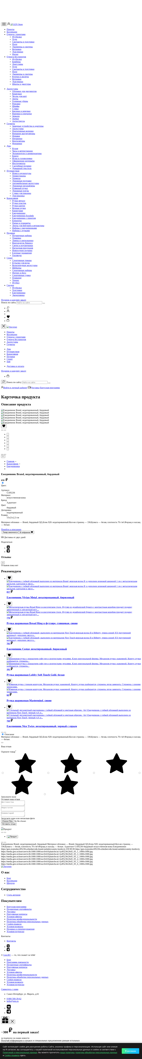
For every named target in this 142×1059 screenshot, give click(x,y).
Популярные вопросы (17, 914)
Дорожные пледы (20, 191)
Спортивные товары (22, 260)
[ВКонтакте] (8, 548)
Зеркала (16, 116)
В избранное (25, 532)
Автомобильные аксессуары (25, 183)
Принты (10, 29)
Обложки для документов (24, 91)
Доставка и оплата (15, 366)
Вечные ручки (19, 208)
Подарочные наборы (22, 235)
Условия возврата (15, 926)
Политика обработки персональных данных (27, 921)
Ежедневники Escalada (23, 215)
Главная (11, 461)
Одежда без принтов (16, 57)
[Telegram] (8, 552)
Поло (14, 44)
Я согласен (130, 1051)
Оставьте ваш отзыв (10, 799)
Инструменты (18, 163)
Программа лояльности (18, 962)
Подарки (11, 233)
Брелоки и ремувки (21, 111)
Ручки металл (18, 201)
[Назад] (3, 456)
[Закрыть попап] (2, 742)
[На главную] (6, 866)
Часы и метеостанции (22, 151)
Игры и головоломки (22, 158)
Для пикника (18, 196)
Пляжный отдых (20, 188)
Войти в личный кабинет (15, 387)
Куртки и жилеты (20, 76)
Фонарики (17, 143)
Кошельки (17, 94)
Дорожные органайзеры (23, 186)
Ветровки (16, 49)
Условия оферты (14, 916)
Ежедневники (18, 213)
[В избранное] (4, 426)
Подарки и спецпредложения (20, 929)
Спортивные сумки (21, 275)
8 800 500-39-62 (14, 999)
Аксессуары (12, 89)
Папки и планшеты (21, 223)
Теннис (15, 280)
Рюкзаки (16, 104)
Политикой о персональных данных (20, 1052)
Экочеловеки (18, 295)
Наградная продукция (22, 248)
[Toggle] (3, 562)
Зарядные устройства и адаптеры (28, 126)
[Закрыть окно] (5, 1020)
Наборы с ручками (21, 230)
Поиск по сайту (8, 302)
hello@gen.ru (13, 1001)
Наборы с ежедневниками (24, 228)
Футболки (17, 37)
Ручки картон (18, 206)
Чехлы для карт (19, 96)
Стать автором (13, 895)
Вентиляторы (18, 141)
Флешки (16, 136)
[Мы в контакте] (8, 947)
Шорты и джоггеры (21, 84)
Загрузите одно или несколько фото (18, 818)
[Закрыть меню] (3, 326)
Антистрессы (18, 121)
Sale (8, 361)
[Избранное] (8, 317)
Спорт (10, 258)
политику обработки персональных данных (96, 1052)
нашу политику (67, 1052)
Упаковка (16, 238)
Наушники (17, 138)
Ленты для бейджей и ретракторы (28, 225)
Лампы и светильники (22, 240)
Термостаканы (19, 176)
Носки (15, 54)
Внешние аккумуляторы (23, 133)
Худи (14, 39)
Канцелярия (12, 198)
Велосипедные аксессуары (24, 265)
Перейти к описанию (11, 529)
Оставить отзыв (9, 824)
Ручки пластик (19, 203)
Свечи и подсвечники (22, 245)
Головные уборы (20, 101)
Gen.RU (7, 955)
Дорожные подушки (21, 181)
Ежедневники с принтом (24, 218)
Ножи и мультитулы (21, 173)
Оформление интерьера (23, 161)
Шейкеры (16, 268)
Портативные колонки (23, 131)
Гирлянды (17, 255)
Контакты (11, 941)
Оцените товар (8, 752)
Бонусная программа (50, 387)
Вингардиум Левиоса (22, 243)
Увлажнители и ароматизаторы (27, 153)
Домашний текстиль (21, 168)
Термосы (16, 178)
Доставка (35, 387)
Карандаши (17, 210)
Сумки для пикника (21, 193)
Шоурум (11, 883)
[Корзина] (8, 321)
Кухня (15, 148)
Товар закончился (10, 532)
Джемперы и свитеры (22, 47)
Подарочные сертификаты (19, 909)
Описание (9, 734)
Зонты (15, 99)
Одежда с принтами (16, 34)
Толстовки (17, 290)
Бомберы (16, 62)
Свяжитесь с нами (9, 989)
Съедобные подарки (21, 166)
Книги (15, 156)
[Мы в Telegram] (8, 950)
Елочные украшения (22, 253)
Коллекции (12, 32)
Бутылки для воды (21, 263)
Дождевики (17, 52)
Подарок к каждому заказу (13, 300)
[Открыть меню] (4, 24)
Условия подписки (15, 931)
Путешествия (13, 171)
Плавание (16, 278)
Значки (15, 118)
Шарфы (15, 106)
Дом (9, 146)
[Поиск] (8, 308)
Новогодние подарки (22, 250)
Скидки (10, 285)
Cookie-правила (14, 924)
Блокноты (17, 220)
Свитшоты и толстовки (23, 42)
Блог (9, 878)
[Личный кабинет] (9, 24)
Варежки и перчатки (22, 113)
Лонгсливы (17, 64)
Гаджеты (11, 123)
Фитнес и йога (19, 273)
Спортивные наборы (22, 270)
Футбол (15, 283)
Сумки (15, 109)
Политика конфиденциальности (22, 919)
